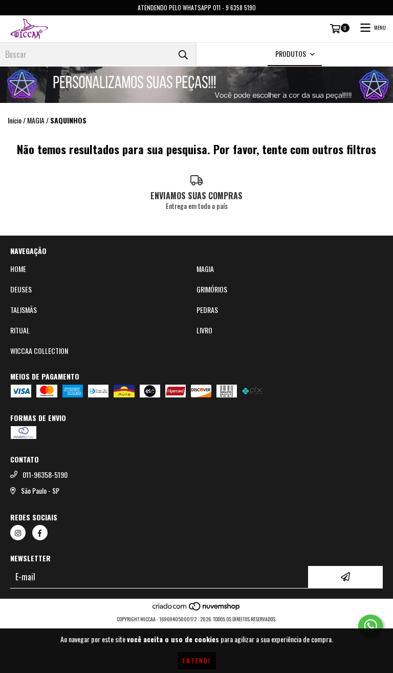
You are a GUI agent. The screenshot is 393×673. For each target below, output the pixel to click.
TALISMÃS (23, 310)
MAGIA (36, 120)
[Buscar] (183, 54)
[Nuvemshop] (197, 609)
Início (14, 120)
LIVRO (204, 330)
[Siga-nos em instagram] (18, 532)
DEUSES (21, 289)
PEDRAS (207, 310)
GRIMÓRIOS (211, 289)
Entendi (197, 660)
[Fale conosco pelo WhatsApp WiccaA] (370, 626)
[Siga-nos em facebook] (40, 532)
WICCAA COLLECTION (39, 351)
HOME (18, 269)
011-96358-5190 (45, 475)
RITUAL (20, 330)
